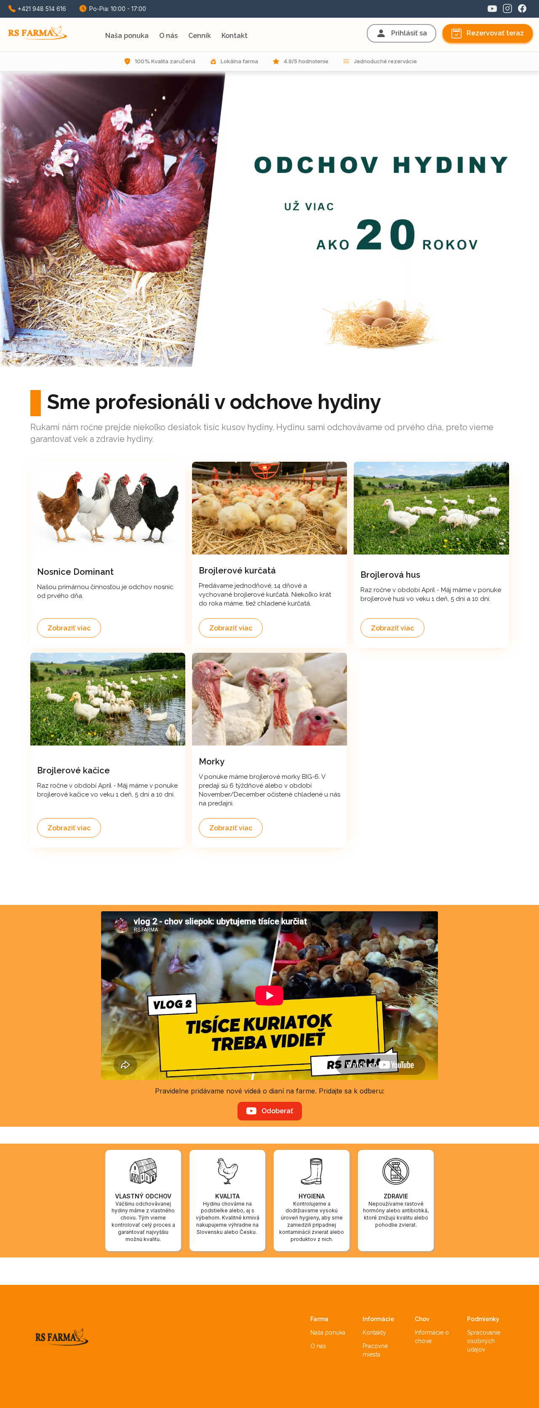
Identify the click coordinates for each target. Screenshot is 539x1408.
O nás (318, 1346)
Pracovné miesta (376, 1350)
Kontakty (374, 1332)
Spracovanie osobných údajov (484, 1340)
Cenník (199, 36)
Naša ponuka (327, 1332)
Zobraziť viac (69, 628)
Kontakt (234, 36)
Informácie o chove (433, 1336)
